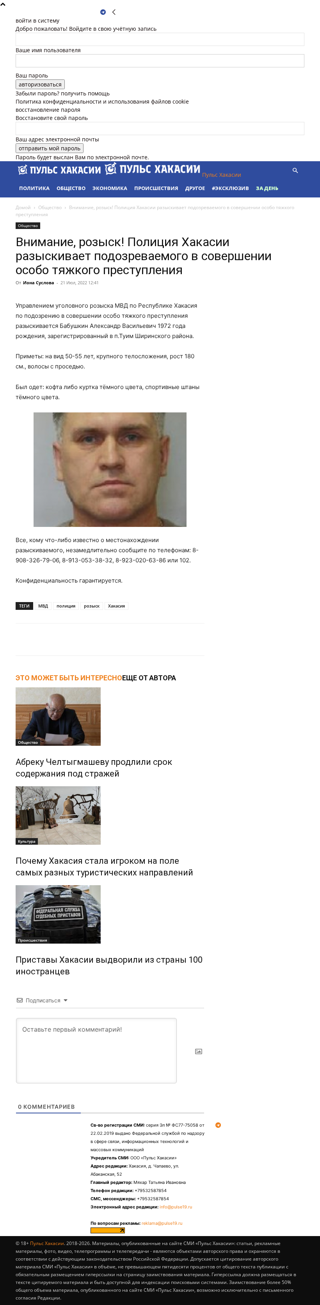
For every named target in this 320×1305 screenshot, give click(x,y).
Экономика (109, 188)
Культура (27, 841)
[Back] (114, 12)
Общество (71, 188)
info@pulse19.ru (176, 1207)
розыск (92, 606)
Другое (195, 188)
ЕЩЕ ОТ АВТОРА (149, 678)
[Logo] (60, 174)
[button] (295, 170)
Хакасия (116, 606)
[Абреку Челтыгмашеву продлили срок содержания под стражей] (110, 716)
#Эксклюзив (230, 188)
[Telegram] (103, 12)
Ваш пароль (32, 75)
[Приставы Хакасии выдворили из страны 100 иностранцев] (110, 914)
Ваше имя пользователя (48, 50)
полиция (66, 606)
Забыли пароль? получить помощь (63, 93)
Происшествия (156, 188)
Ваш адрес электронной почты (57, 139)
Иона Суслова (38, 282)
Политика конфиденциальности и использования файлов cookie (102, 101)
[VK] (103, 639)
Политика (34, 188)
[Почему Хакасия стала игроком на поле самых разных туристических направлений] (110, 815)
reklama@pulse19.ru (162, 1223)
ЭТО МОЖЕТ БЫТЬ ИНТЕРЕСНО (69, 678)
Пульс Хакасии (47, 1243)
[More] (121, 639)
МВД (43, 606)
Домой (23, 207)
